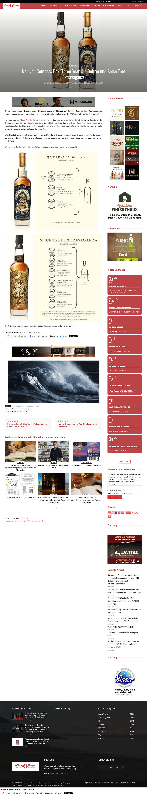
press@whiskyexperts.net (60, 773)
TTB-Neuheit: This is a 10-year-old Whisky (20, 498)
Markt (53, 462)
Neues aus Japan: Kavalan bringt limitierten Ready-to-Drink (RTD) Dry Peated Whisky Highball (37, 741)
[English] (113, 512)
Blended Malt (87, 462)
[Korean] (137, 512)
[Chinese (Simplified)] (129, 512)
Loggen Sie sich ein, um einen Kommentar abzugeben (25, 521)
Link (130, 493)
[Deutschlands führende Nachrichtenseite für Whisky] (19, 6)
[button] (139, 5)
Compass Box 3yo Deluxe (31, 406)
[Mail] (117, 767)
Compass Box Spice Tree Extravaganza (19, 409)
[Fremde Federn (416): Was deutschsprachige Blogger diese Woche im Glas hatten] (20, 451)
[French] (117, 512)
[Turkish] (109, 516)
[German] (109, 512)
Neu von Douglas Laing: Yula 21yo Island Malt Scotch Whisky (77, 425)
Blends (20, 462)
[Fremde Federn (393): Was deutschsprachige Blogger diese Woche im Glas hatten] (86, 484)
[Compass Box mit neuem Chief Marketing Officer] (53, 451)
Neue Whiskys (73, 65)
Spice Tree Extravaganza (87, 123)
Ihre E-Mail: (112, 484)
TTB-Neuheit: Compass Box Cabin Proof (86, 465)
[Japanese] (133, 512)
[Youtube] (122, 767)
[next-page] (56, 508)
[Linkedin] (111, 767)
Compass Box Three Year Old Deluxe (18, 411)
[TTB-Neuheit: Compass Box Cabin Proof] (86, 451)
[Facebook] (100, 767)
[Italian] (125, 512)
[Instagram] (105, 767)
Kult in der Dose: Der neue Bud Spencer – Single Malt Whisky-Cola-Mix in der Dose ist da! (36, 715)
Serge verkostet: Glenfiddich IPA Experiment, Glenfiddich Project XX (27, 425)
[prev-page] (50, 508)
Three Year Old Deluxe (29, 120)
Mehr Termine (124, 462)
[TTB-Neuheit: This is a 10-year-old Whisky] (20, 484)
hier (90, 114)
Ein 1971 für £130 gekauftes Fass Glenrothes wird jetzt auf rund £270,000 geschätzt (123, 601)
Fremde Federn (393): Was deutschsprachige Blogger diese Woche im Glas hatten (86, 500)
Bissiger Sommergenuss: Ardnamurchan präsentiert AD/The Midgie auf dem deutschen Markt (123, 644)
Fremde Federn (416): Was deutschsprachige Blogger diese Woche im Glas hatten (20, 468)
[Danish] (121, 512)
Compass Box (16, 406)
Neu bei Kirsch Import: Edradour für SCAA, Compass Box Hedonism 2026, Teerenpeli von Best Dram (53, 500)
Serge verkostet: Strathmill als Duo (121, 627)
